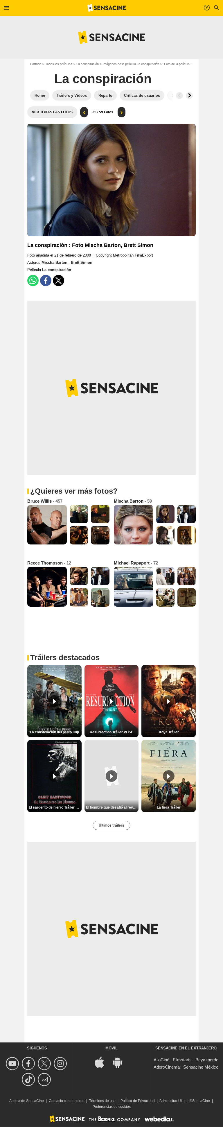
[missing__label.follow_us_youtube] (13, 1063)
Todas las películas (58, 64)
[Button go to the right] (189, 95)
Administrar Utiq (172, 1101)
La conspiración (87, 64)
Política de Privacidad (138, 1101)
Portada (35, 64)
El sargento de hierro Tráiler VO (54, 807)
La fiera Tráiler (169, 807)
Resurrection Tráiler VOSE (111, 732)
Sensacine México (200, 1067)
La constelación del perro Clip (54, 732)
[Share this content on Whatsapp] (33, 280)
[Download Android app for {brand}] (120, 1062)
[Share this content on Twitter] (58, 280)
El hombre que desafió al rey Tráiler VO (112, 807)
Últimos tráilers (111, 825)
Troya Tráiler (168, 732)
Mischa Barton (55, 262)
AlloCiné (161, 1059)
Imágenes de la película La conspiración (131, 64)
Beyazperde (206, 1059)
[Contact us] (45, 1079)
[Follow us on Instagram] (61, 1063)
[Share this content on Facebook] (45, 280)
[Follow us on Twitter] (45, 1063)
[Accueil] (106, 8)
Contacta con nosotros (66, 1101)
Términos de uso (102, 1101)
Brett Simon (81, 262)
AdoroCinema (167, 1067)
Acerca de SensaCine (26, 1101)
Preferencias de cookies (112, 1107)
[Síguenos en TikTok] (29, 1079)
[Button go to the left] (179, 95)
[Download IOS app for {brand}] (102, 1062)
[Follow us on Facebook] (29, 1063)
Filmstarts (182, 1059)
